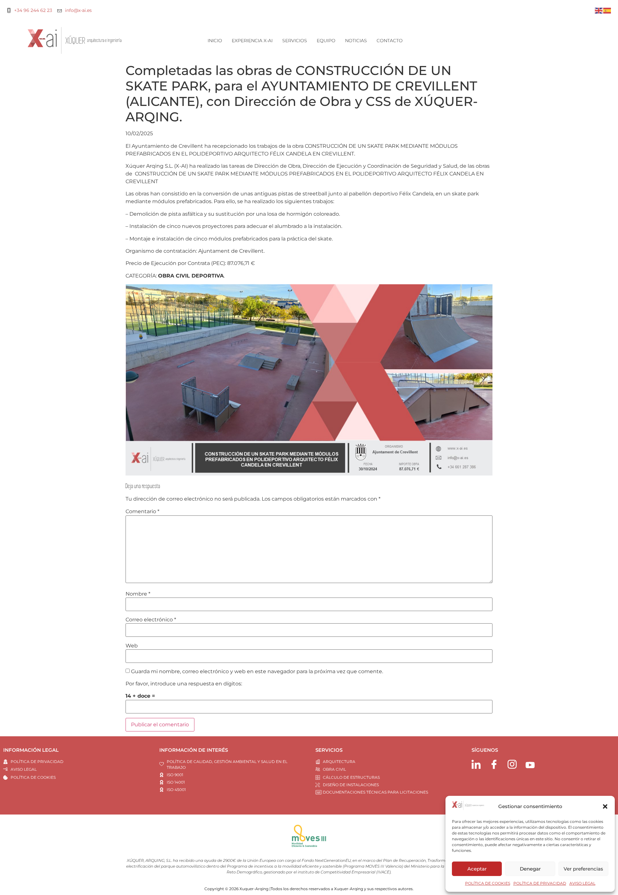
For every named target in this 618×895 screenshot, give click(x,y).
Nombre (138, 594)
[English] (599, 10)
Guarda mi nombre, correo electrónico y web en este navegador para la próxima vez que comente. (257, 671)
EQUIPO (326, 40)
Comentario (142, 511)
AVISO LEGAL (582, 883)
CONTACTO (390, 40)
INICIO (215, 40)
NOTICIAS (356, 40)
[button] (605, 806)
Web (132, 645)
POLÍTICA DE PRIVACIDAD (539, 883)
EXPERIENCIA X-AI (252, 40)
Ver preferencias (583, 869)
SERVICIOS (294, 40)
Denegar (530, 869)
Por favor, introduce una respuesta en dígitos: (184, 683)
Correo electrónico (151, 619)
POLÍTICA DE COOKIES (487, 883)
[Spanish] (607, 10)
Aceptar (477, 869)
